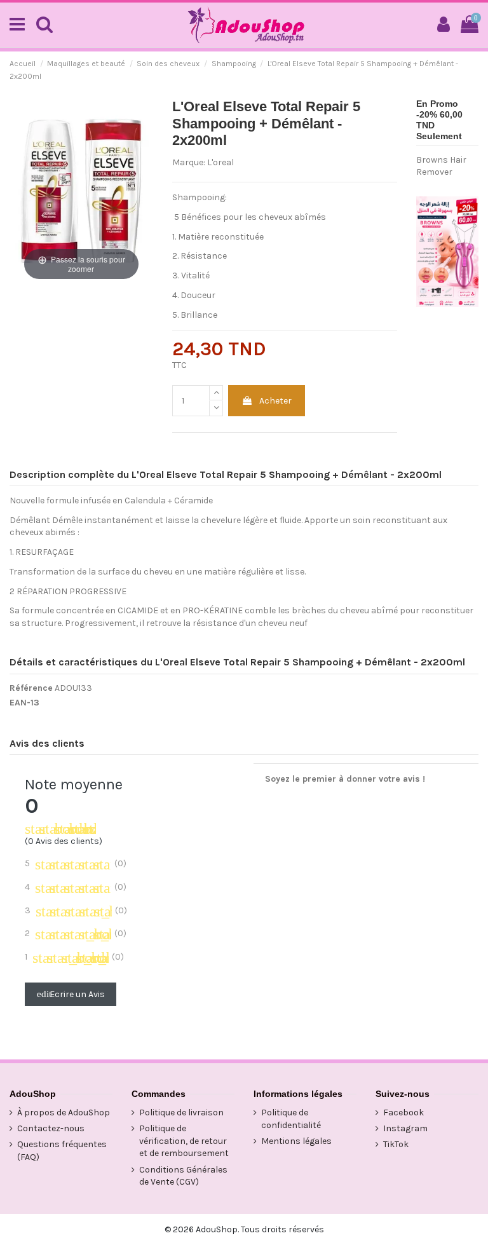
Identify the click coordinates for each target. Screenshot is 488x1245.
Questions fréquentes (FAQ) (62, 1150)
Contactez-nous (51, 1128)
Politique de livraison (181, 1112)
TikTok (396, 1144)
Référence (31, 688)
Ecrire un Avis (71, 994)
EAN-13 (24, 702)
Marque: (188, 162)
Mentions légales (296, 1141)
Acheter (275, 400)
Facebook (403, 1112)
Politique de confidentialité (291, 1119)
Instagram (405, 1128)
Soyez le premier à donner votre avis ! (345, 778)
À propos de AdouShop (63, 1112)
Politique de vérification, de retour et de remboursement (184, 1141)
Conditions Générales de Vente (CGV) (183, 1176)
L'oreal (220, 162)
